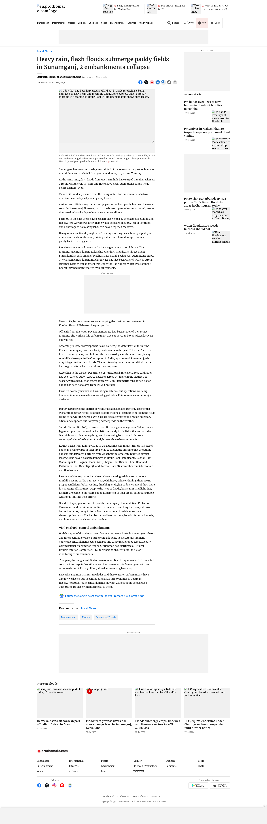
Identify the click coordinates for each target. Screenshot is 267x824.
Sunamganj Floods (106, 617)
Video (40, 771)
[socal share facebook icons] (141, 84)
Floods (86, 617)
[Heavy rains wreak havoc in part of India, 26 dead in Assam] (60, 703)
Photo (201, 766)
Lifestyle (131, 23)
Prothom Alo (109, 796)
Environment (108, 766)
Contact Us (155, 796)
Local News (44, 51)
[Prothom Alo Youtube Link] (63, 786)
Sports (71, 23)
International (58, 23)
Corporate (171, 766)
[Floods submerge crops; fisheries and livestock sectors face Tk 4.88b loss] (158, 703)
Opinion (82, 23)
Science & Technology (145, 766)
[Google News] (70, 786)
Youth (104, 23)
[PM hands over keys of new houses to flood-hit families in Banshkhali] (221, 117)
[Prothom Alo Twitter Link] (48, 786)
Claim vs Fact (146, 23)
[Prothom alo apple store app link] (220, 786)
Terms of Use (139, 796)
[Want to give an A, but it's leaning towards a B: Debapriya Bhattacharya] (196, 9)
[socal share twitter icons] (147, 84)
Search (104, 771)
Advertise (124, 796)
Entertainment (117, 23)
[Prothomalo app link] (198, 786)
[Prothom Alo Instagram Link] (55, 786)
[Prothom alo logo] (52, 751)
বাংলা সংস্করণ (139, 771)
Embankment (68, 617)
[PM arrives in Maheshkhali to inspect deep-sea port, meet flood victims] (221, 144)
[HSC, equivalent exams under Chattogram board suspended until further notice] (207, 703)
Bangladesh (43, 23)
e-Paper (73, 771)
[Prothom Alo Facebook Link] (40, 786)
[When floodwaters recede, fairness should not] (221, 237)
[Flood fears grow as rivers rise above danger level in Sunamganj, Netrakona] (109, 703)
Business (93, 23)
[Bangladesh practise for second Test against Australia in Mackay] (108, 9)
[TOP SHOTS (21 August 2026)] (152, 9)
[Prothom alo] (52, 9)
